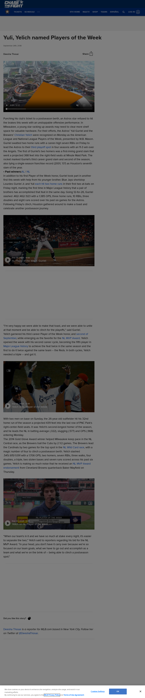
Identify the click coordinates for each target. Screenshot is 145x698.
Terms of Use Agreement (74, 695)
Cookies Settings (98, 691)
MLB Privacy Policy (52, 695)
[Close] (140, 691)
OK (118, 691)
